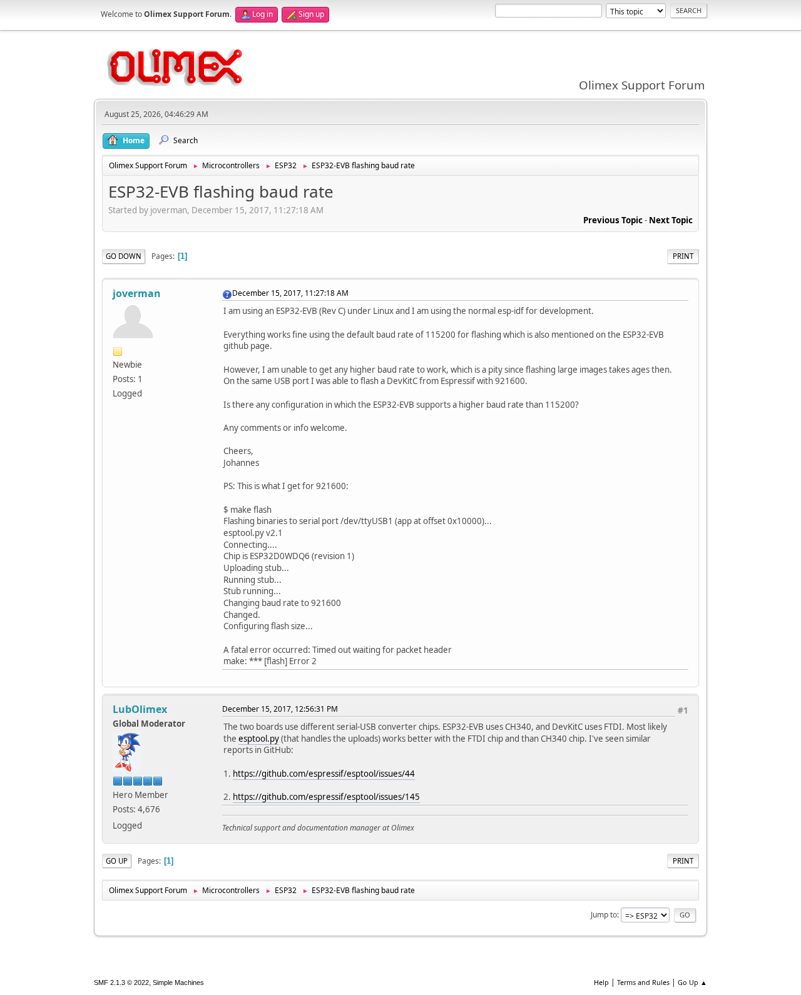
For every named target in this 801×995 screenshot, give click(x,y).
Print (683, 256)
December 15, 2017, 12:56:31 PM (280, 709)
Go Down (123, 256)
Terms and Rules (643, 982)
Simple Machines (178, 982)
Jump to (604, 914)
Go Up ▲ (692, 982)
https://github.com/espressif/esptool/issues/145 (326, 796)
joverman (137, 293)
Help (601, 982)
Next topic (671, 220)
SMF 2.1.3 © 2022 (121, 982)
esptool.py (258, 738)
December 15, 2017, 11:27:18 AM (290, 293)
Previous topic (613, 220)
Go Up (117, 861)
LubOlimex (140, 709)
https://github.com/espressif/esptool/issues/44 (324, 773)
